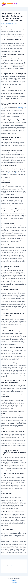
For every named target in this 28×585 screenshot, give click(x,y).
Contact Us (14, 580)
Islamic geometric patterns (14, 172)
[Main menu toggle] (25, 3)
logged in (11, 565)
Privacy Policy (14, 582)
